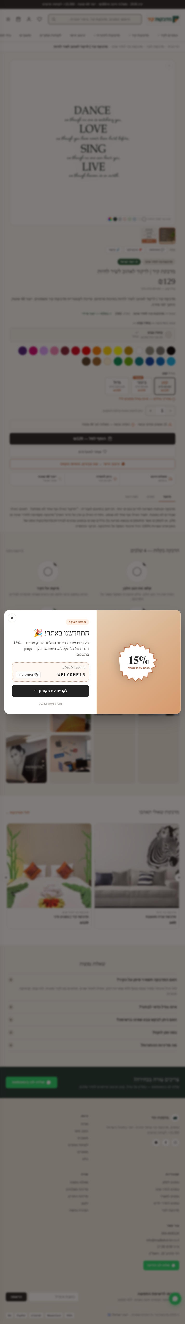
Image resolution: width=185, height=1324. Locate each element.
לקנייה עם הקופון (53, 691)
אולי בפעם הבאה (50, 704)
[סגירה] (12, 618)
